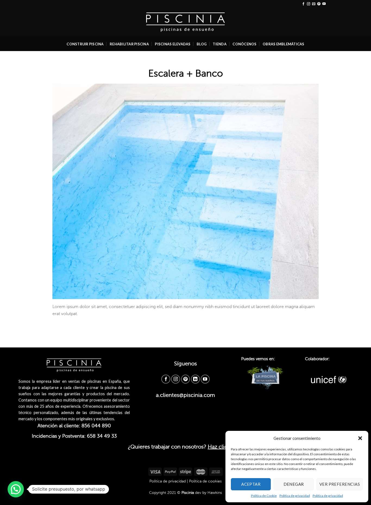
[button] (360, 438)
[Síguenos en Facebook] (303, 4)
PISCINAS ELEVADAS (172, 44)
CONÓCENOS (244, 44)
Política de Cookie (264, 496)
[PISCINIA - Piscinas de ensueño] (185, 22)
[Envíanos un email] (313, 4)
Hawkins (214, 492)
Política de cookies (205, 481)
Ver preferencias (339, 484)
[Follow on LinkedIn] (195, 379)
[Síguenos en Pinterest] (318, 4)
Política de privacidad (294, 496)
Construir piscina (85, 44)
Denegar (294, 484)
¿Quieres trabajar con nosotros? (185, 447)
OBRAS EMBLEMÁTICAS (283, 44)
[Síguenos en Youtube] (324, 4)
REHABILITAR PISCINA (129, 44)
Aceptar (250, 484)
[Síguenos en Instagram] (308, 4)
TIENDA (220, 44)
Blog (202, 44)
